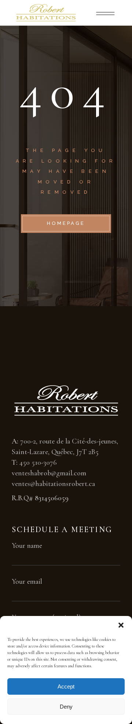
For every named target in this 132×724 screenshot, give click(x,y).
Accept (66, 686)
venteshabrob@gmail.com (49, 473)
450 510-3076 (38, 462)
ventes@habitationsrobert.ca (53, 483)
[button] (121, 625)
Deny (66, 706)
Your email (27, 581)
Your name (27, 545)
